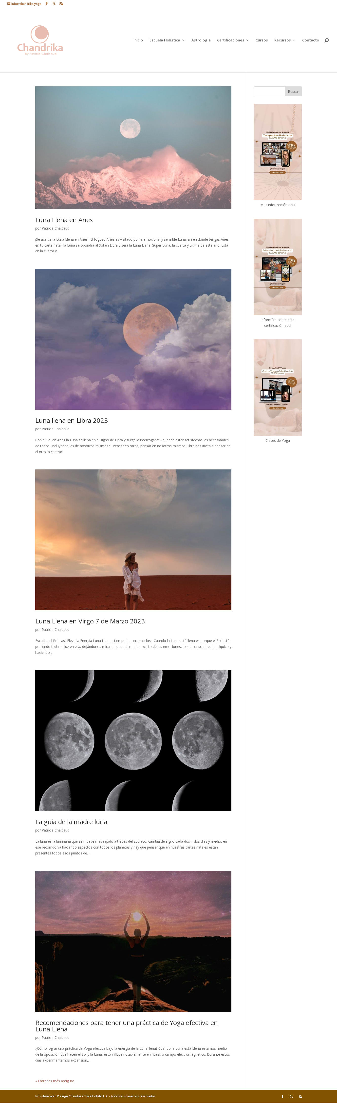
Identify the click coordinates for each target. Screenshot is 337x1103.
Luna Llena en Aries (64, 219)
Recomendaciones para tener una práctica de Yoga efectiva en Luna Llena (126, 1025)
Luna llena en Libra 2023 (71, 420)
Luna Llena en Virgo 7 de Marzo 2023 (90, 621)
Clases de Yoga (277, 440)
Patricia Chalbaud (55, 228)
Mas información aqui (277, 204)
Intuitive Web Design (52, 1096)
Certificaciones (230, 40)
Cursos (262, 40)
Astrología (201, 40)
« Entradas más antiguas (55, 1081)
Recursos (282, 40)
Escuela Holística (165, 40)
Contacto (310, 40)
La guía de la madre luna (71, 821)
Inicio (138, 40)
